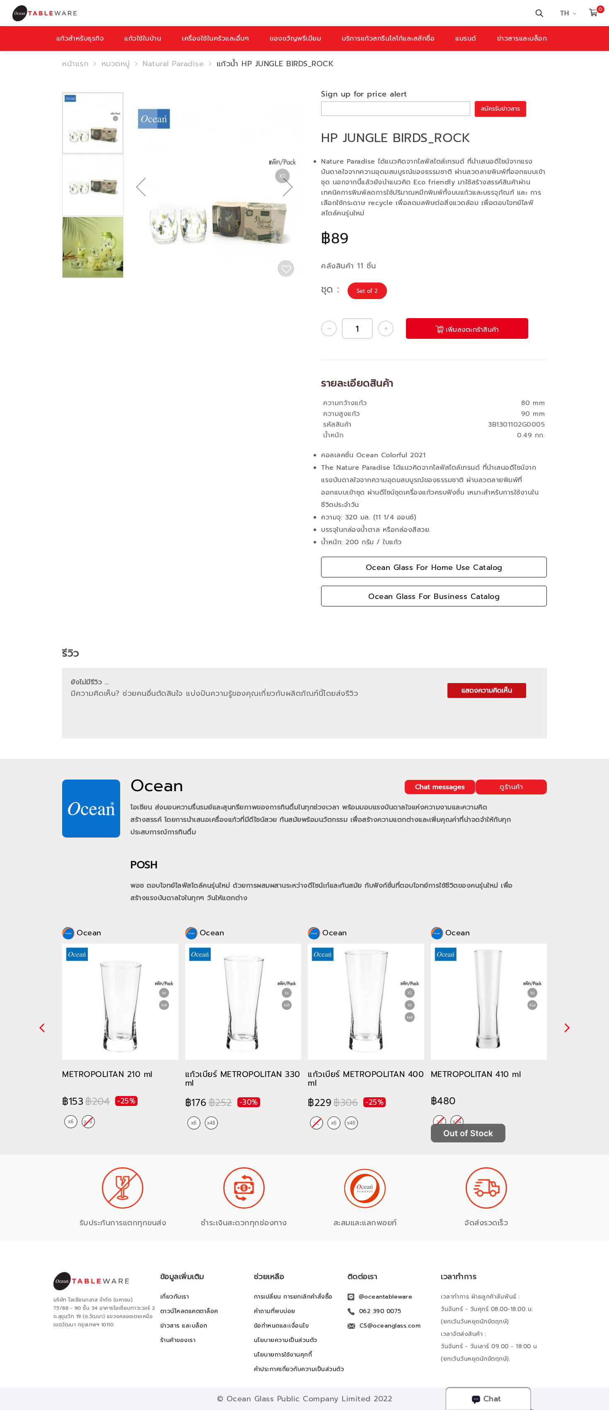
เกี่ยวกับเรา (174, 1296)
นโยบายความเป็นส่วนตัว (285, 1340)
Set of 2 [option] (367, 291)
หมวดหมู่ (116, 63)
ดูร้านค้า (511, 787)
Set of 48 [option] (211, 1123)
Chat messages (440, 787)
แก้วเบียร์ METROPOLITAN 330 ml (242, 1078)
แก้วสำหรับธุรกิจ (80, 38)
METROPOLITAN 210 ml (107, 1074)
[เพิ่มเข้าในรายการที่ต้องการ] (286, 268)
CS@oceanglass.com (390, 1325)
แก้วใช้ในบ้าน (142, 38)
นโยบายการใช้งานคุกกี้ (283, 1354)
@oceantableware (386, 1296)
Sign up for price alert (364, 94)
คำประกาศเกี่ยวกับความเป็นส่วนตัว (299, 1369)
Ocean (157, 786)
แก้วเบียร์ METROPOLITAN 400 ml (366, 1078)
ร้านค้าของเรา (178, 1340)
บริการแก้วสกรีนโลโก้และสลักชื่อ (388, 38)
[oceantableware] (205, 13)
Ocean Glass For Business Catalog (434, 596)
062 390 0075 (380, 1311)
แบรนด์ (465, 38)
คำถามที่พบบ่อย (274, 1311)
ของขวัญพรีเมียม (295, 38)
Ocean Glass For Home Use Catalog (434, 567)
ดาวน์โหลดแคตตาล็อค (189, 1311)
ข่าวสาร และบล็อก (184, 1325)
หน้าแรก (75, 63)
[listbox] (368, 291)
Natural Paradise (173, 63)
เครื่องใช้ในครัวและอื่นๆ (215, 38)
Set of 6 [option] (70, 1121)
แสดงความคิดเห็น (487, 690)
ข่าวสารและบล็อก (522, 38)
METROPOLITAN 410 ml (476, 1074)
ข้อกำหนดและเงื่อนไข (281, 1325)
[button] (140, 213)
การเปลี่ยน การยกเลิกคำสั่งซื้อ (293, 1296)
